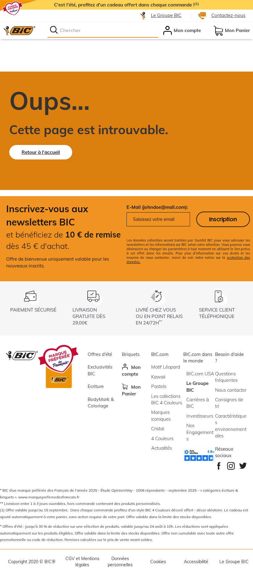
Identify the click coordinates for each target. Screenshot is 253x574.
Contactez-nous (228, 15)
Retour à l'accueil (41, 152)
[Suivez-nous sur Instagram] (231, 464)
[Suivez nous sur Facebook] (219, 464)
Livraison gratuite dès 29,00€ (89, 316)
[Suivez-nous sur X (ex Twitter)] (243, 464)
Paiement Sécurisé (33, 310)
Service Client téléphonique (217, 313)
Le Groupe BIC (166, 15)
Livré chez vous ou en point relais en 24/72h (159, 316)
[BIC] (19, 30)
